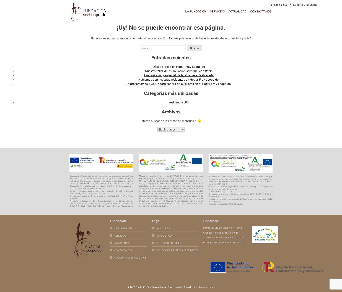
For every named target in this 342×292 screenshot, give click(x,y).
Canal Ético (164, 235)
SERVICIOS (217, 11)
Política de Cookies (168, 243)
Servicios (120, 235)
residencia (176, 102)
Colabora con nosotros (130, 257)
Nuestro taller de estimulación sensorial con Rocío (179, 71)
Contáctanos (123, 250)
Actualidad (237, 11)
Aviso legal (163, 228)
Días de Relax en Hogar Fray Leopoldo (179, 66)
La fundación (195, 11)
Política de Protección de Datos (177, 250)
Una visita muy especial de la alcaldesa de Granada (179, 75)
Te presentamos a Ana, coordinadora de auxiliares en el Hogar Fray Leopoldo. (179, 84)
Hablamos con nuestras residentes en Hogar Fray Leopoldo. (178, 79)
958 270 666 (280, 4)
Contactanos (261, 11)
